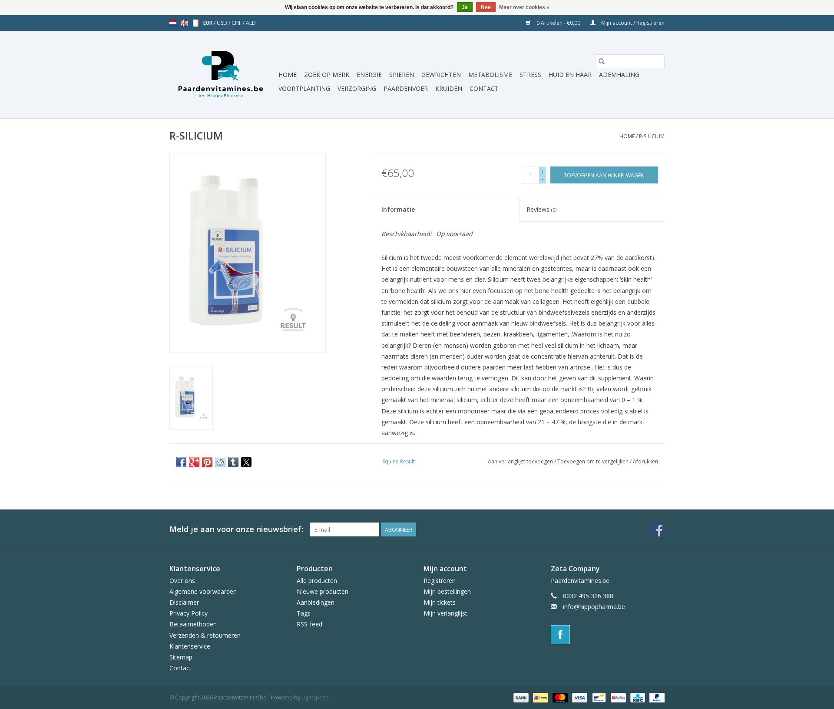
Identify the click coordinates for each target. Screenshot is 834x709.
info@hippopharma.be (594, 606)
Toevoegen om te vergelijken (593, 461)
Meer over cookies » (524, 7)
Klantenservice (189, 646)
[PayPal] (655, 697)
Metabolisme (490, 74)
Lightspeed (315, 697)
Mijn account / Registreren (632, 23)
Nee (486, 7)
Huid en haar (570, 74)
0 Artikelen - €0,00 (558, 23)
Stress (530, 74)
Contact (484, 88)
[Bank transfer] (520, 697)
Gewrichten (441, 74)
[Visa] (579, 697)
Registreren (440, 580)
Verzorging (357, 88)
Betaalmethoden (193, 624)
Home (287, 74)
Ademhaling (619, 74)
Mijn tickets (440, 602)
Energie (369, 74)
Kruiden (448, 88)
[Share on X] (246, 462)
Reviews (541, 209)
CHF (237, 23)
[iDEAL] (539, 697)
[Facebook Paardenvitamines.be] (658, 529)
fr (195, 23)
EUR (208, 23)
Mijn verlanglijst (445, 613)
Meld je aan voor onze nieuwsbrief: (236, 529)
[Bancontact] (598, 697)
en (184, 23)
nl (172, 23)
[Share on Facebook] (181, 462)
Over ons (182, 580)
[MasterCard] (559, 697)
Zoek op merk (326, 74)
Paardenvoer (406, 88)
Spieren (401, 74)
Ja (465, 7)
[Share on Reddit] (220, 462)
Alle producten (317, 580)
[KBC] (636, 697)
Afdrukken (645, 461)
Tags (304, 613)
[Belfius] (617, 697)
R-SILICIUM (652, 136)
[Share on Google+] (194, 462)
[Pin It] (207, 462)
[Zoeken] (601, 61)
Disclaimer (184, 602)
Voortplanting (304, 88)
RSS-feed (309, 624)
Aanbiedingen (315, 602)
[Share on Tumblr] (233, 462)
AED (251, 23)
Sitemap (180, 657)
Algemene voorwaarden (203, 591)
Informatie (398, 209)
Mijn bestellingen (447, 591)
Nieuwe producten (322, 591)
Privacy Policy (188, 613)
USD (222, 23)
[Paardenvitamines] (222, 74)
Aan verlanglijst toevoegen (521, 461)
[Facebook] (608, 634)
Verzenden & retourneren (205, 635)
